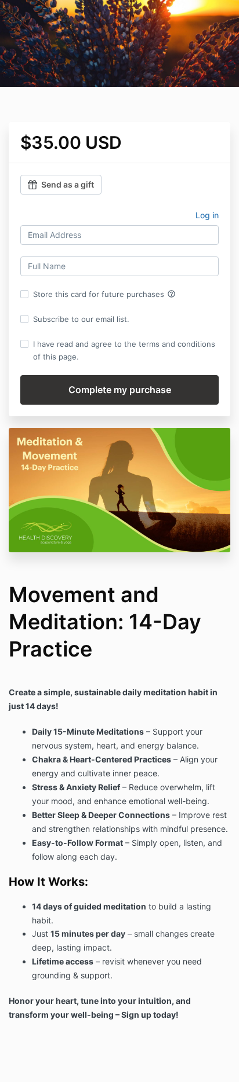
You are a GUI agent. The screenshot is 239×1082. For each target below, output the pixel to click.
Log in (207, 215)
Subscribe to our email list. (81, 319)
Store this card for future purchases (104, 294)
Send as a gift (67, 184)
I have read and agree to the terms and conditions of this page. (124, 350)
